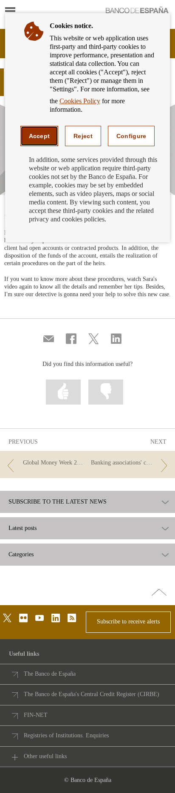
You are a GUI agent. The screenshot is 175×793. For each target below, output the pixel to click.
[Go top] (159, 593)
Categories (21, 555)
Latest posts (22, 528)
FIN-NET (36, 715)
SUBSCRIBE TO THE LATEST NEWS (57, 502)
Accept (39, 136)
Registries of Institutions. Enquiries (66, 735)
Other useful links (45, 756)
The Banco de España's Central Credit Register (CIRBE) (91, 694)
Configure (131, 136)
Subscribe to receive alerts (128, 621)
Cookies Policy (79, 101)
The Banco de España (50, 674)
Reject (83, 136)
